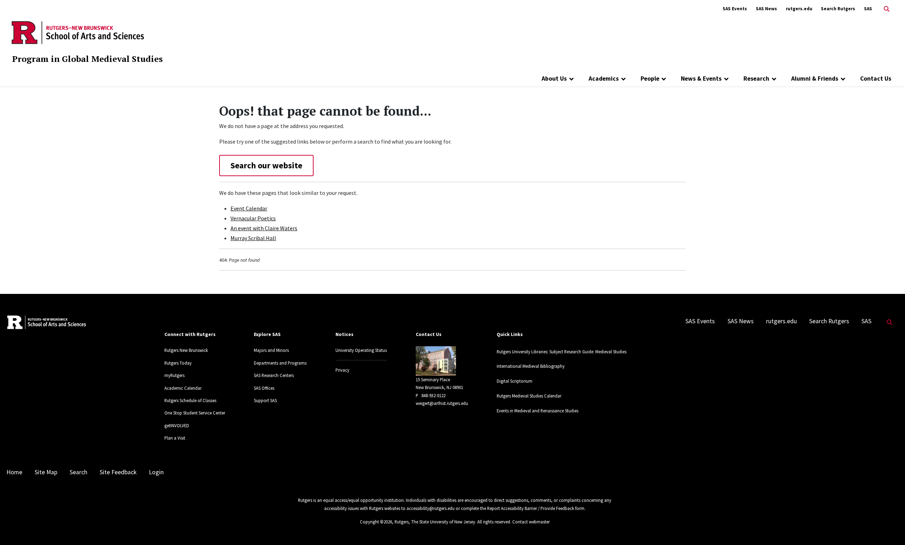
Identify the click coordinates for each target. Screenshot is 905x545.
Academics (604, 78)
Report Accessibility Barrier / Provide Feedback (530, 508)
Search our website (266, 165)
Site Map (46, 472)
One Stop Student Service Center (194, 413)
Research (756, 78)
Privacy (342, 370)
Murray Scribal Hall (253, 238)
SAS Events (735, 9)
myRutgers (174, 375)
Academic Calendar (183, 388)
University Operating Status (361, 350)
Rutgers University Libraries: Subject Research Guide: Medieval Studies (561, 351)
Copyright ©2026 (376, 521)
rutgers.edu (799, 9)
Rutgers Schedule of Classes (190, 400)
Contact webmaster (531, 521)
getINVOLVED (176, 425)
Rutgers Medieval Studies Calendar (529, 396)
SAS (868, 9)
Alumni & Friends (814, 78)
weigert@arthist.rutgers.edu (442, 403)
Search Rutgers (838, 9)
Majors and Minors (271, 350)
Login (156, 472)
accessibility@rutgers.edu (431, 508)
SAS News (766, 9)
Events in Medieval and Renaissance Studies (537, 410)
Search (78, 472)
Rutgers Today (178, 363)
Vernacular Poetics (253, 218)
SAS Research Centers (274, 375)
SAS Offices (264, 388)
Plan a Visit (174, 438)
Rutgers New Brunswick (186, 350)
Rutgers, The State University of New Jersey (435, 521)
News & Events (701, 78)
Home (14, 472)
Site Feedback (118, 472)
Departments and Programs (280, 363)
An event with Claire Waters (263, 228)
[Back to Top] (890, 527)
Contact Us (875, 78)
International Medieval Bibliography (531, 366)
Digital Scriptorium (514, 381)
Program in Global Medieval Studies (87, 58)
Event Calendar (248, 208)
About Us (554, 78)
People (650, 78)
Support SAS (265, 400)
